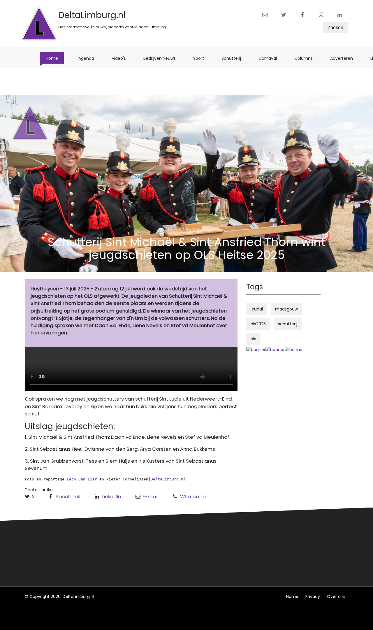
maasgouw (286, 309)
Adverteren (344, 58)
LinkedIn (111, 496)
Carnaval (270, 58)
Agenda (89, 58)
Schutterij (234, 58)
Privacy (312, 596)
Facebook (68, 496)
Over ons (336, 596)
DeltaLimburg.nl (168, 479)
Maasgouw (122, 560)
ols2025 (258, 324)
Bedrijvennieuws (162, 58)
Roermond (121, 549)
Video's (122, 58)
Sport (201, 58)
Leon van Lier (82, 479)
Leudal (117, 539)
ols (253, 339)
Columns (306, 58)
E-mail (150, 496)
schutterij (287, 324)
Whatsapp (193, 496)
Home (55, 58)
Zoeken (335, 27)
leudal (257, 309)
